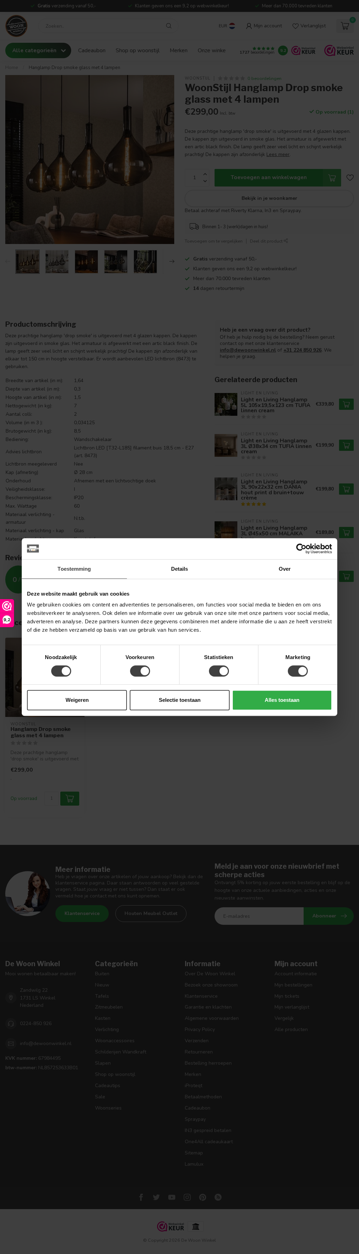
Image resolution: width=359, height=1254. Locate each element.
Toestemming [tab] (74, 569)
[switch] (140, 671)
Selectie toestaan (180, 700)
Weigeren (77, 700)
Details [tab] (179, 569)
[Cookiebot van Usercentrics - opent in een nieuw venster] (301, 548)
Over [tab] (285, 569)
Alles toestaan (282, 700)
